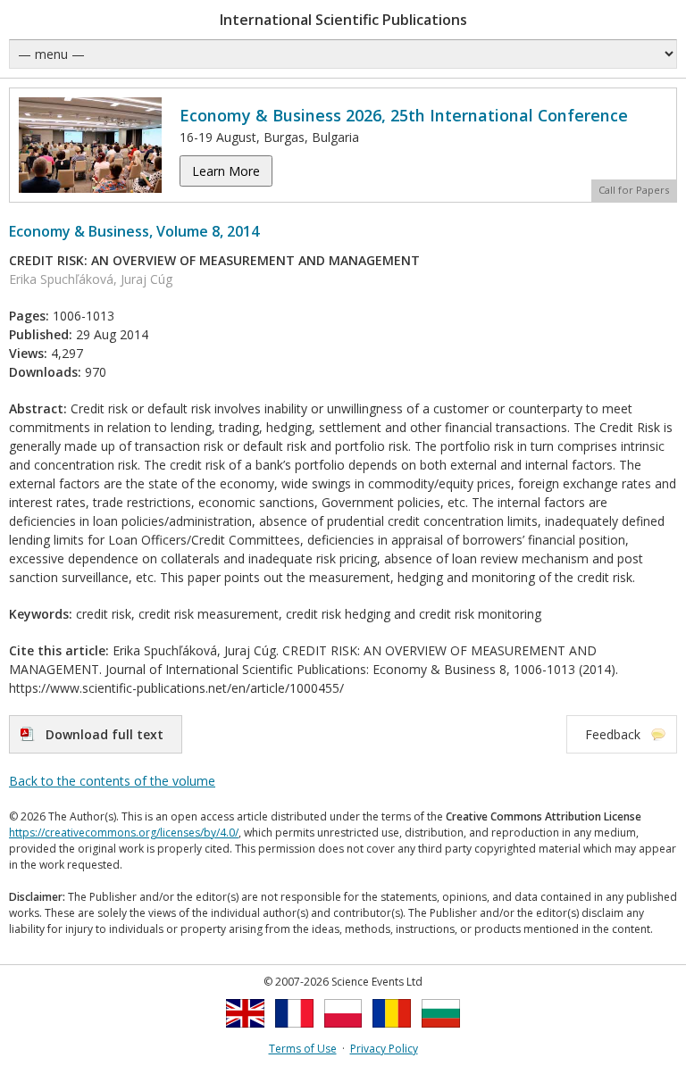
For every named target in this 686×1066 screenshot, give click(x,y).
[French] (294, 1032)
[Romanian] (391, 1032)
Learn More (226, 170)
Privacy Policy (384, 1048)
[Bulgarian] (441, 1032)
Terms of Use (303, 1048)
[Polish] (343, 1032)
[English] (245, 1032)
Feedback (612, 734)
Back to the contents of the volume (112, 780)
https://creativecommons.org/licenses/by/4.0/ (123, 832)
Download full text (104, 734)
